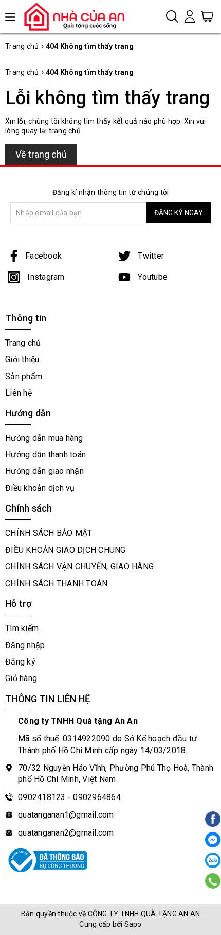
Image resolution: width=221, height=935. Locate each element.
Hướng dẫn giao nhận (44, 471)
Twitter (150, 256)
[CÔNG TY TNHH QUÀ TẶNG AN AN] (78, 16)
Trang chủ (23, 343)
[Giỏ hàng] (207, 16)
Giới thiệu (22, 359)
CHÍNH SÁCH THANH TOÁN (56, 583)
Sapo (133, 924)
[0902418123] (213, 881)
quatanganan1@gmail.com (66, 815)
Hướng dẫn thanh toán (45, 455)
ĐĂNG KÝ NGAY (178, 213)
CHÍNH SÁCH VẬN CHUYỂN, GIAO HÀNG (79, 566)
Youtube (152, 277)
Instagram (45, 277)
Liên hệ (18, 393)
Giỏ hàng (21, 678)
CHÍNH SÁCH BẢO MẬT (49, 533)
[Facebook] (212, 839)
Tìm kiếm (22, 628)
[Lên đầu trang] (211, 665)
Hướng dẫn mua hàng (44, 438)
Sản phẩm (23, 376)
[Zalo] (212, 860)
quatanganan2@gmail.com (66, 833)
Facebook (43, 256)
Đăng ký (20, 662)
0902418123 (42, 797)
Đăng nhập (25, 645)
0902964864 (97, 797)
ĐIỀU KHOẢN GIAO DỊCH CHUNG (65, 550)
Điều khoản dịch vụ (40, 488)
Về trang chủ (41, 154)
